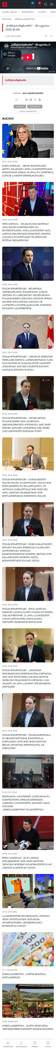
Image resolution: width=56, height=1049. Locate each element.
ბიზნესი (20, 107)
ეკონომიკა (34, 107)
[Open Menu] (51, 4)
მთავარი (7, 19)
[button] (10, 12)
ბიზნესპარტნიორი (25, 19)
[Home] (4, 4)
